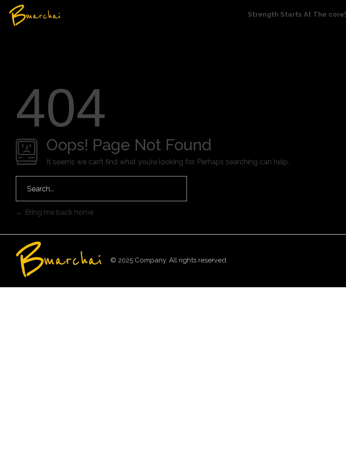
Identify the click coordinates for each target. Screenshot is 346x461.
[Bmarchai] (52, 15)
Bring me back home (58, 212)
